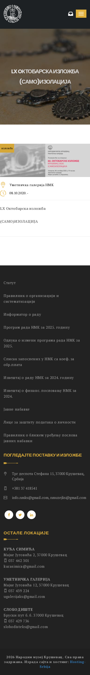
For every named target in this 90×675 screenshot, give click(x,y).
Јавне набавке (17, 409)
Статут (10, 282)
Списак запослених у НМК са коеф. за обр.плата (39, 361)
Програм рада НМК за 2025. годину (37, 327)
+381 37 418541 (24, 488)
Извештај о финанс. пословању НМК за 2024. (40, 393)
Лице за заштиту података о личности (40, 422)
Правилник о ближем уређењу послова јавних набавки (40, 438)
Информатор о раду (22, 314)
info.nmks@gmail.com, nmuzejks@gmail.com (49, 497)
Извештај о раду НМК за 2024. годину (39, 377)
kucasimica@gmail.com (24, 566)
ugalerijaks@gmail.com (24, 596)
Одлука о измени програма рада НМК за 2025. (42, 343)
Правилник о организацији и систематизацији (31, 298)
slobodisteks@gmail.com (26, 626)
